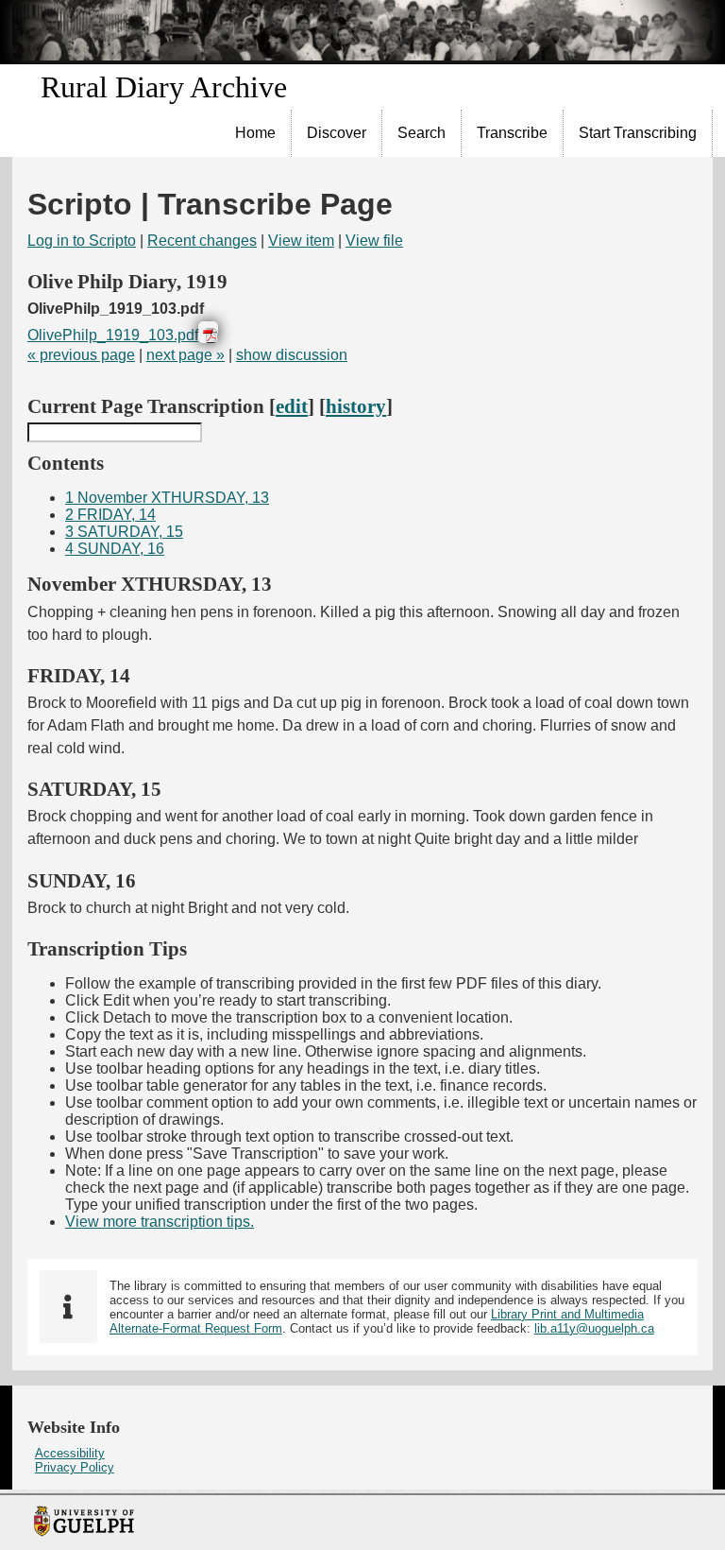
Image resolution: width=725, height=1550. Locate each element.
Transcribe (512, 133)
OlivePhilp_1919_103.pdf (112, 335)
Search (421, 133)
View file (374, 240)
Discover (336, 133)
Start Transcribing (638, 133)
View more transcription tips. (159, 1222)
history (356, 406)
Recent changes (202, 240)
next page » (185, 355)
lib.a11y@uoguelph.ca (594, 1328)
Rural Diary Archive (164, 87)
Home (255, 133)
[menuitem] (256, 133)
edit (292, 406)
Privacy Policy (74, 1467)
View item (301, 240)
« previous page (81, 355)
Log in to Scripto (81, 240)
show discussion (291, 355)
